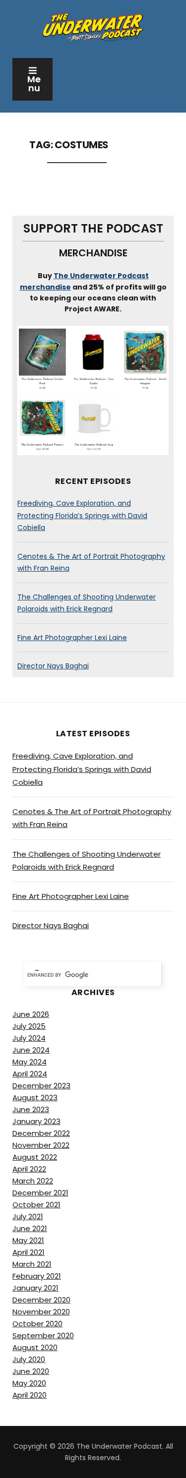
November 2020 (41, 1311)
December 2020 (41, 1300)
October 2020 (37, 1323)
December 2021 (40, 1192)
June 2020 (30, 1371)
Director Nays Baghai (53, 666)
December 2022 (41, 1133)
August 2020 (35, 1347)
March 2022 (32, 1181)
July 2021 (27, 1216)
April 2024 (29, 1073)
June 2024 (31, 1050)
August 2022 (34, 1157)
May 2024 (29, 1062)
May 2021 (28, 1240)
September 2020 (43, 1335)
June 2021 (29, 1228)
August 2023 (35, 1097)
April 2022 (29, 1169)
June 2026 (30, 1014)
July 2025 (29, 1026)
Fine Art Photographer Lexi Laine (72, 638)
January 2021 (35, 1288)
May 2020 (29, 1383)
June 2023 (30, 1109)
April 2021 (28, 1252)
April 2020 (29, 1395)
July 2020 (28, 1359)
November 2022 (40, 1145)
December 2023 (41, 1085)
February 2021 (36, 1276)
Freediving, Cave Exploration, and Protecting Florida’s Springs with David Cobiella (82, 515)
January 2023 (36, 1121)
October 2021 (36, 1204)
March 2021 (32, 1264)
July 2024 (29, 1038)
